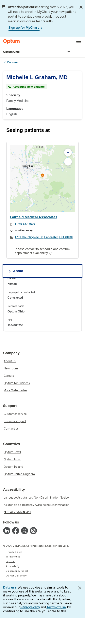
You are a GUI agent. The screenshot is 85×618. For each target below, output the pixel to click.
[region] (42, 178)
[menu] (79, 42)
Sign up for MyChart (24, 27)
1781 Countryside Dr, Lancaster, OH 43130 (44, 237)
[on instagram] (33, 530)
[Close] (81, 7)
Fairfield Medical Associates (33, 217)
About (18, 271)
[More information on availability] (51, 253)
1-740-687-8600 (25, 223)
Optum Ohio (11, 52)
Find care (12, 62)
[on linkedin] (6, 530)
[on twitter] (24, 530)
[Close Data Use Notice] (80, 588)
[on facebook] (15, 530)
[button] (42, 176)
